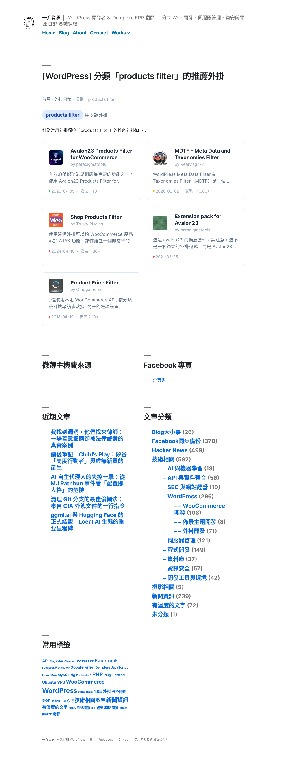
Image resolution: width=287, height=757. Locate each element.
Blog (64, 33)
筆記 (93, 708)
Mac (53, 675)
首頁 (46, 99)
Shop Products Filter (96, 217)
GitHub (123, 739)
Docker (81, 661)
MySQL (64, 675)
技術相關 (163, 459)
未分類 (160, 614)
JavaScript (119, 667)
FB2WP (65, 667)
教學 (100, 700)
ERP (91, 661)
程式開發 (178, 549)
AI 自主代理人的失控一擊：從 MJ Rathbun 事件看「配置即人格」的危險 (88, 483)
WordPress (182, 496)
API (45, 660)
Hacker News (170, 450)
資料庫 (175, 559)
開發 (56, 714)
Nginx (75, 675)
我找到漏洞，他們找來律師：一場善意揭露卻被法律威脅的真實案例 (87, 439)
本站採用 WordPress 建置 (75, 739)
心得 (70, 701)
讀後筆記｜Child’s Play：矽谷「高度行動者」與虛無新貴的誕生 (89, 461)
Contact (99, 33)
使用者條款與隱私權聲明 (151, 739)
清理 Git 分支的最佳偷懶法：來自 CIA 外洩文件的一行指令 (88, 502)
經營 (100, 708)
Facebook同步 (51, 667)
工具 (63, 701)
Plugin (109, 675)
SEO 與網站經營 (187, 487)
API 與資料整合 (186, 477)
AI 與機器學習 (185, 468)
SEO (117, 675)
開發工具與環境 (187, 577)
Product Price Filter (94, 283)
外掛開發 (194, 531)
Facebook (106, 660)
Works (118, 33)
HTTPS (89, 667)
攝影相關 (163, 587)
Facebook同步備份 (176, 441)
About (80, 33)
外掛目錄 (63, 99)
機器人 (72, 708)
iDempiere (102, 667)
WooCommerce (85, 682)
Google (77, 667)
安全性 (46, 701)
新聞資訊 (163, 596)
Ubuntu (49, 682)
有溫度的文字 (169, 605)
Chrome (69, 661)
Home (48, 33)
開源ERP (47, 714)
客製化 (56, 701)
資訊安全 (178, 568)
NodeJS (86, 675)
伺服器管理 (181, 540)
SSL (123, 675)
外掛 (107, 691)
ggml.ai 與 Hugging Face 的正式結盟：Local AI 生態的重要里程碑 (87, 521)
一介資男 (51, 18)
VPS (61, 682)
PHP (97, 674)
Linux (46, 675)
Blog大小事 (166, 432)
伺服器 (98, 692)
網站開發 (111, 707)
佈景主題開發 (199, 521)
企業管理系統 (85, 692)
